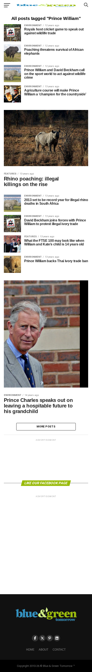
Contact (59, 649)
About (43, 649)
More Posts (46, 426)
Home (30, 649)
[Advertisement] (46, 459)
